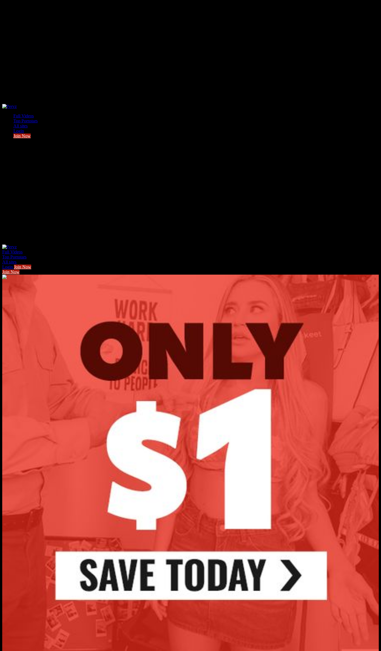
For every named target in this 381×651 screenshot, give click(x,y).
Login (18, 131)
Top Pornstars (25, 120)
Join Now (22, 136)
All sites (20, 126)
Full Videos (23, 115)
